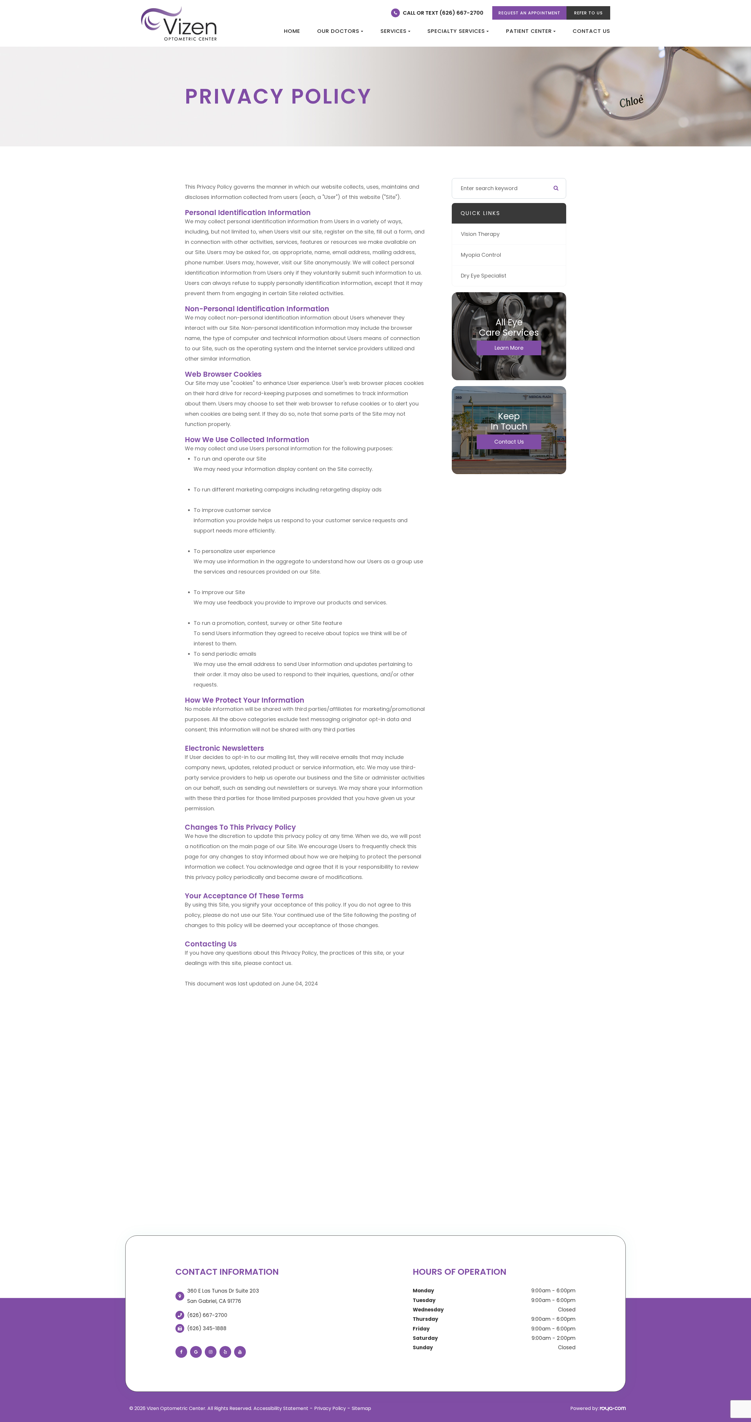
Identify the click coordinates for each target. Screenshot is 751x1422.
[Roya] (613, 1408)
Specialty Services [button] (456, 31)
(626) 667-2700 (207, 1315)
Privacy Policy (330, 1408)
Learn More (509, 347)
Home (292, 31)
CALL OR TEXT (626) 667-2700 (443, 12)
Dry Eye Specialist (483, 275)
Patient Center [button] (529, 31)
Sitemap (361, 1408)
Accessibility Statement (280, 1408)
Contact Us (591, 31)
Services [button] (393, 31)
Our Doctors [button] (338, 31)
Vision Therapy (480, 234)
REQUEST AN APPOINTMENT (529, 13)
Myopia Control (481, 254)
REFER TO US (588, 13)
